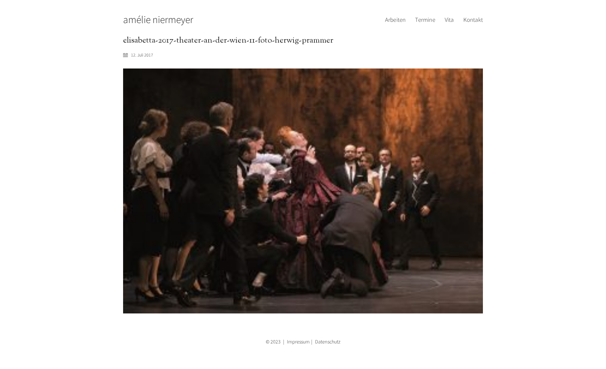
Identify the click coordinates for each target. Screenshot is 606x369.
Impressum (298, 341)
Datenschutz (327, 341)
